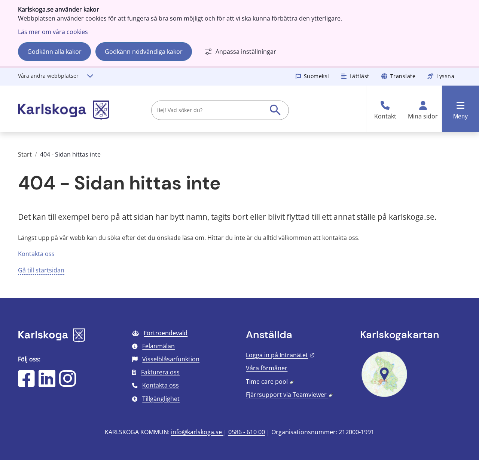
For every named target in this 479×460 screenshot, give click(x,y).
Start (25, 154)
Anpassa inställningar (246, 51)
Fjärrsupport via (289, 394)
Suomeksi (316, 76)
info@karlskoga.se (197, 432)
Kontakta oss (36, 254)
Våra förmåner (266, 368)
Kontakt (385, 116)
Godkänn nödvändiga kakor (144, 51)
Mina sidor (423, 116)
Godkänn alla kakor (54, 51)
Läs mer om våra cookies (53, 32)
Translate (403, 76)
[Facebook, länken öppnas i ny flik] (26, 383)
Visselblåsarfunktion (170, 359)
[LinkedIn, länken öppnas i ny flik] (47, 383)
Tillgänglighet (161, 399)
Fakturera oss (160, 372)
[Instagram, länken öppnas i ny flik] (67, 383)
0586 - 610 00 (246, 432)
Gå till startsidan (41, 270)
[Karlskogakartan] (384, 396)
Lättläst (359, 76)
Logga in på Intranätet (280, 355)
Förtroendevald (165, 333)
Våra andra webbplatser (48, 75)
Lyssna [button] (445, 76)
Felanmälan (158, 346)
